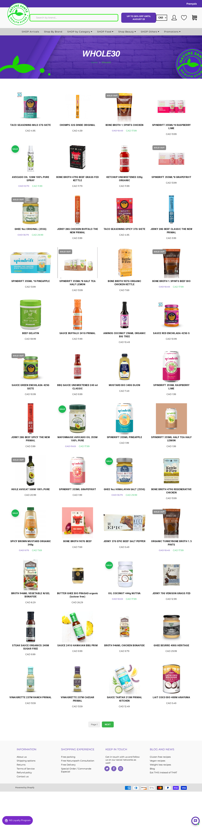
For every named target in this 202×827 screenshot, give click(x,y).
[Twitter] (107, 768)
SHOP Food (104, 31)
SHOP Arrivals (30, 31)
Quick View (30, 115)
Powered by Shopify (24, 787)
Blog (152, 768)
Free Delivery (68, 764)
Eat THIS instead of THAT (163, 772)
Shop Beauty (126, 31)
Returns (21, 764)
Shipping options (26, 760)
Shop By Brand (53, 31)
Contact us (23, 776)
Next (108, 724)
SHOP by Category (79, 31)
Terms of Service (26, 768)
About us (22, 757)
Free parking (68, 757)
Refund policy (24, 772)
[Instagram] (120, 768)
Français (191, 3)
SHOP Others (149, 31)
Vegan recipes (157, 760)
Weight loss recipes (160, 764)
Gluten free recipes (160, 757)
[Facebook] (113, 768)
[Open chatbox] (195, 821)
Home (94, 62)
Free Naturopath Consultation (77, 760)
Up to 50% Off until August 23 (139, 18)
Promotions (171, 31)
